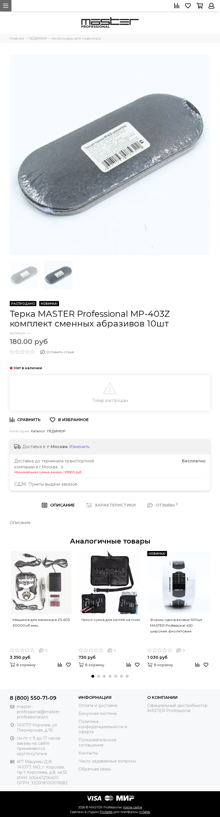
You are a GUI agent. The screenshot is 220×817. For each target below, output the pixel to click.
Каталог (38, 431)
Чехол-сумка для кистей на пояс (110, 619)
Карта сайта (132, 807)
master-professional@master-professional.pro (39, 712)
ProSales (106, 812)
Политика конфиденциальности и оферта (102, 726)
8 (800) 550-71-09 (33, 698)
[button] (92, 676)
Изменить (79, 446)
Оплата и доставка (97, 705)
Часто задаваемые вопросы (107, 761)
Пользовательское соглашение (97, 742)
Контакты (88, 753)
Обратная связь (94, 769)
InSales (144, 812)
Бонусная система (97, 713)
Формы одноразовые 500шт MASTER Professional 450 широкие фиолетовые (176, 625)
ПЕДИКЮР (56, 431)
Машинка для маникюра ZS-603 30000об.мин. (41, 622)
